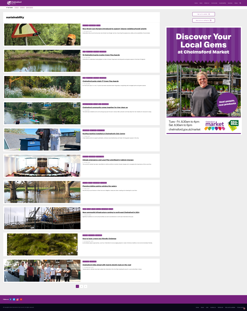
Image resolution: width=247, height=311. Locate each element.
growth (84, 209)
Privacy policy (240, 307)
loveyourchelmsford (88, 104)
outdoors (22, 7)
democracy (85, 156)
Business (230, 3)
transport (98, 209)
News (201, 3)
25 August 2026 (88, 31)
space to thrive (100, 130)
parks (84, 51)
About (202, 307)
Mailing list (220, 307)
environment (91, 235)
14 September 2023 (88, 267)
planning (90, 182)
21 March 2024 (87, 215)
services (98, 25)
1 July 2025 (86, 110)
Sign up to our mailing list (202, 20)
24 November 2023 (88, 241)
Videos (236, 3)
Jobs (207, 307)
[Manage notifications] (244, 308)
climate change (100, 156)
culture (16, 7)
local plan (85, 182)
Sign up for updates (202, 14)
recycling (95, 104)
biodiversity (96, 51)
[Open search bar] (240, 3)
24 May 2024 (87, 162)
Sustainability (222, 3)
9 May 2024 (86, 188)
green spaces (29, 7)
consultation (103, 182)
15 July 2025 (87, 83)
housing (89, 209)
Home (196, 3)
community (85, 25)
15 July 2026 (87, 57)
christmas (85, 235)
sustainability (92, 25)
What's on (206, 3)
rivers (99, 104)
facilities (93, 209)
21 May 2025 (87, 136)
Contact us (213, 307)
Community (214, 3)
